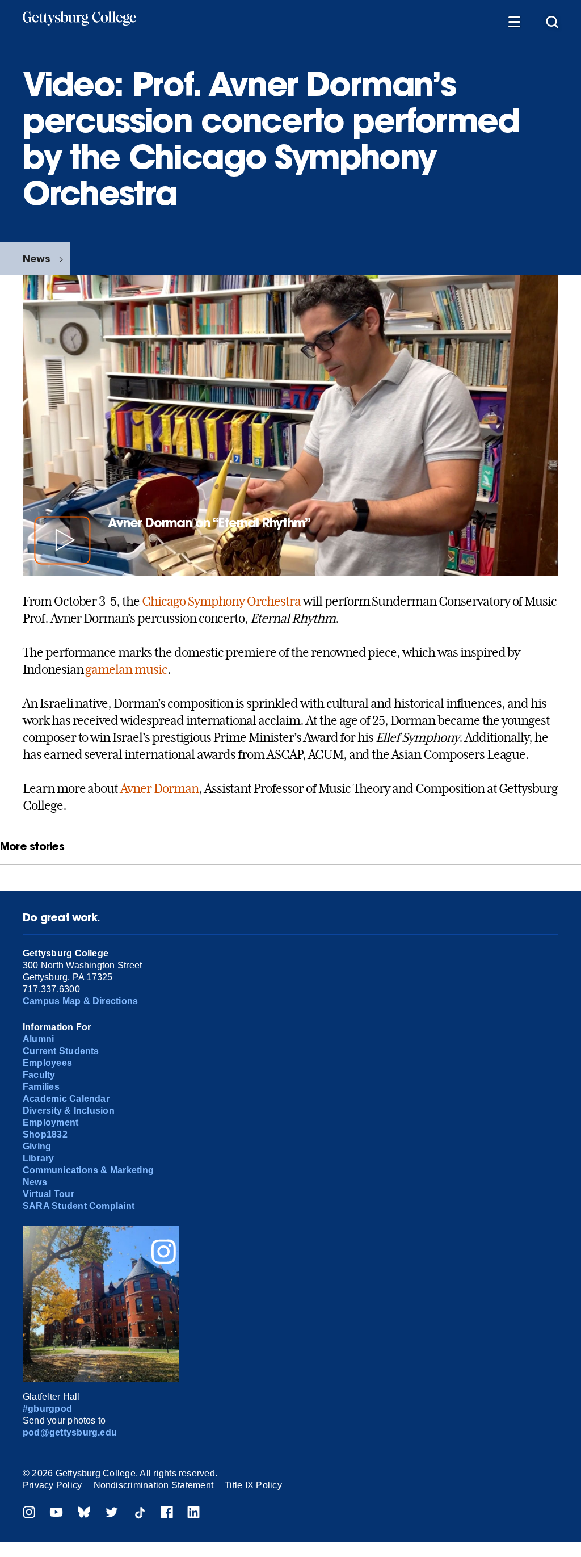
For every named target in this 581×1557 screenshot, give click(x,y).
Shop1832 (45, 1134)
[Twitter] (112, 1513)
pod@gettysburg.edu (70, 1432)
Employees (47, 1063)
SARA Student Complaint (78, 1206)
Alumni (38, 1039)
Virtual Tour (48, 1194)
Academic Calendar (66, 1098)
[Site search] (552, 21)
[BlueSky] (84, 1513)
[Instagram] (29, 1513)
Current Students (61, 1051)
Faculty (39, 1075)
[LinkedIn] (193, 1513)
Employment (50, 1122)
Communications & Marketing (88, 1170)
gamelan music (126, 669)
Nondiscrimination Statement (153, 1485)
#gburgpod (47, 1408)
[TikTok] (139, 1513)
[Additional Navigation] (514, 21)
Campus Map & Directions (80, 1001)
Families (41, 1087)
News (36, 258)
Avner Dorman (159, 788)
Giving (37, 1146)
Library (38, 1158)
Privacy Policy (52, 1485)
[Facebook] (167, 1513)
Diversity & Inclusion (69, 1110)
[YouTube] (56, 1513)
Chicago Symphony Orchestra (221, 601)
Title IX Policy (253, 1485)
